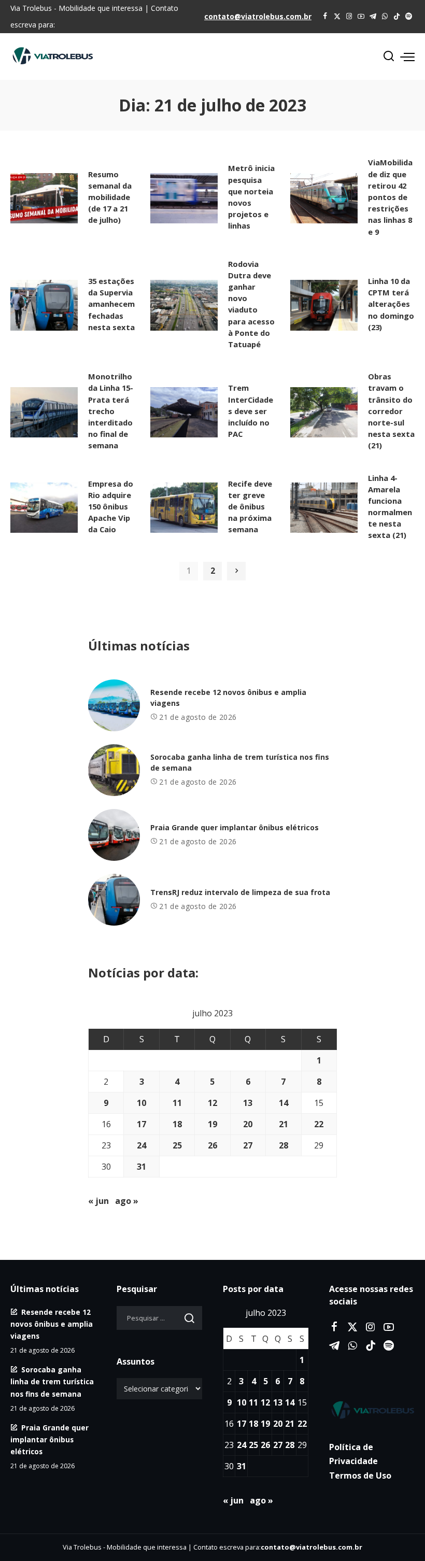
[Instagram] (349, 16)
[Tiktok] (397, 16)
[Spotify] (409, 16)
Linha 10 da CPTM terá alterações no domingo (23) (391, 304)
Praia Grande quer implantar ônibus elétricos (234, 827)
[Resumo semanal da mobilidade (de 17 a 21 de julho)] (44, 198)
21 (283, 1124)
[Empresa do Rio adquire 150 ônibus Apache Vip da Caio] (44, 508)
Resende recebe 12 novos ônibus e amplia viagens (51, 1324)
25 (177, 1145)
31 (141, 1166)
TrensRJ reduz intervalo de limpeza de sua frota (240, 892)
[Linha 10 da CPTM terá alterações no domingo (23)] (324, 305)
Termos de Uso (360, 1475)
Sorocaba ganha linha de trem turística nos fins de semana (52, 1381)
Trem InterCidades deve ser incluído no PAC (250, 410)
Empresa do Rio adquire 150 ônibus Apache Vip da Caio (110, 506)
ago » (126, 1201)
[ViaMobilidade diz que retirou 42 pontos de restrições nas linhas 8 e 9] (324, 198)
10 (141, 1103)
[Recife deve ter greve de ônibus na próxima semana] (184, 508)
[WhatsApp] (385, 16)
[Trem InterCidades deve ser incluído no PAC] (184, 412)
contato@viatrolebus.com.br (257, 16)
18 (177, 1124)
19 (212, 1124)
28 (283, 1145)
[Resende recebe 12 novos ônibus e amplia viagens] (114, 705)
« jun (98, 1201)
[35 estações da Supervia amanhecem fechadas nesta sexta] (44, 305)
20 (247, 1124)
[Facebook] (325, 16)
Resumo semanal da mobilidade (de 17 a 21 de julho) (110, 197)
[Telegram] (373, 16)
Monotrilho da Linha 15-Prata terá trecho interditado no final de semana (110, 410)
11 (177, 1103)
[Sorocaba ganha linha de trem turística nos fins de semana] (114, 770)
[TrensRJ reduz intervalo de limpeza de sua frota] (114, 900)
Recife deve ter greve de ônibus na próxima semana (250, 506)
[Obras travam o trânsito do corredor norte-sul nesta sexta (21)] (324, 412)
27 (247, 1145)
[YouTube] (361, 16)
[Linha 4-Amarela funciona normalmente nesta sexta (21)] (324, 508)
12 (212, 1103)
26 (212, 1145)
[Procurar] (388, 56)
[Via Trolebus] (372, 1409)
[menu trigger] (407, 56)
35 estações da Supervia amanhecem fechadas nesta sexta (111, 304)
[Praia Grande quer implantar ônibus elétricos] (114, 835)
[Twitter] (337, 16)
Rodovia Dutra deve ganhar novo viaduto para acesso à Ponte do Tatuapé (251, 304)
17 (141, 1124)
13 (247, 1103)
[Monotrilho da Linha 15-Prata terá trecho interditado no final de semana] (44, 412)
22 (318, 1124)
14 (283, 1103)
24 (141, 1145)
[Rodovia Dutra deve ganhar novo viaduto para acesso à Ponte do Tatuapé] (184, 305)
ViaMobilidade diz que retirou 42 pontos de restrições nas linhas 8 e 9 (390, 196)
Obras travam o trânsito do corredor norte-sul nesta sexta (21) (391, 410)
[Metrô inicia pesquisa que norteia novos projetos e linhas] (184, 198)
